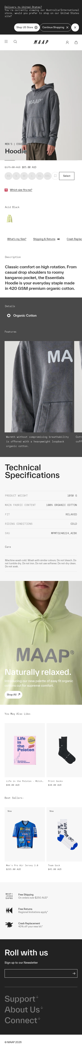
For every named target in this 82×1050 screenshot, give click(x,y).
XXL (47, 175)
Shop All (11, 694)
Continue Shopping (53, 27)
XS (8, 175)
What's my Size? (16, 239)
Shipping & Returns (44, 239)
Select (67, 175)
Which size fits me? (21, 189)
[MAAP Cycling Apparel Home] (41, 43)
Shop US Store (24, 27)
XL (39, 175)
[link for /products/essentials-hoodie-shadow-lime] (9, 219)
